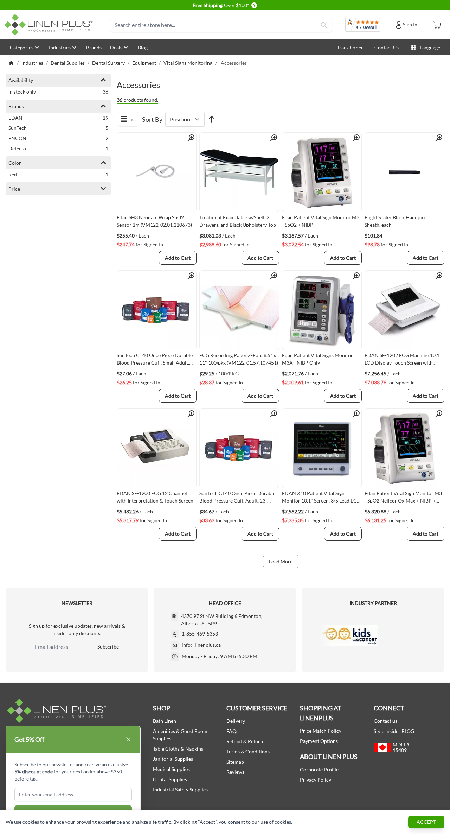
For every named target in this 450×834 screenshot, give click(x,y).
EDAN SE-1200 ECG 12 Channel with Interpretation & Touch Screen (155, 497)
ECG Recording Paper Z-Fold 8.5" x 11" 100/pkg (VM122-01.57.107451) (238, 359)
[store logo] (50, 25)
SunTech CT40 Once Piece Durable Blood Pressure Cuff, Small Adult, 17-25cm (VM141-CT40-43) (155, 360)
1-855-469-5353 (200, 634)
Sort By (152, 119)
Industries (60, 47)
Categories (21, 47)
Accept (426, 822)
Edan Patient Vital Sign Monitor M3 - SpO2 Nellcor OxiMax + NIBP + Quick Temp (403, 498)
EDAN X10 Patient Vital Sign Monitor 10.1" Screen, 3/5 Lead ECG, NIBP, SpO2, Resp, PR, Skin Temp (321, 498)
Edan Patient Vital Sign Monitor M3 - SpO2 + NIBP (320, 221)
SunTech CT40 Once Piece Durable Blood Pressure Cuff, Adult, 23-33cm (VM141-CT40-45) (237, 498)
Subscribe (108, 647)
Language (430, 47)
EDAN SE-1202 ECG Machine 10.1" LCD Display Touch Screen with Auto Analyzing (403, 360)
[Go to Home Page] (11, 63)
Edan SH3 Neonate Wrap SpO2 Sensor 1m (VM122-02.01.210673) (154, 221)
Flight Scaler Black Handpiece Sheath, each (397, 221)
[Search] (323, 25)
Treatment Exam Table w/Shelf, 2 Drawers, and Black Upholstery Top (237, 221)
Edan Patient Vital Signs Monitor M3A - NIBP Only (317, 359)
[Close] (128, 739)
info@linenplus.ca (201, 645)
